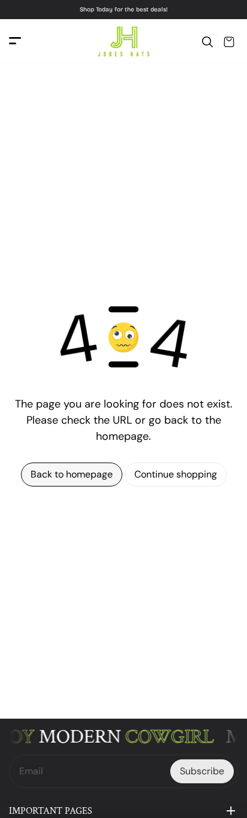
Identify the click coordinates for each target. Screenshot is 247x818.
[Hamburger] (15, 41)
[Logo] (123, 41)
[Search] (207, 42)
